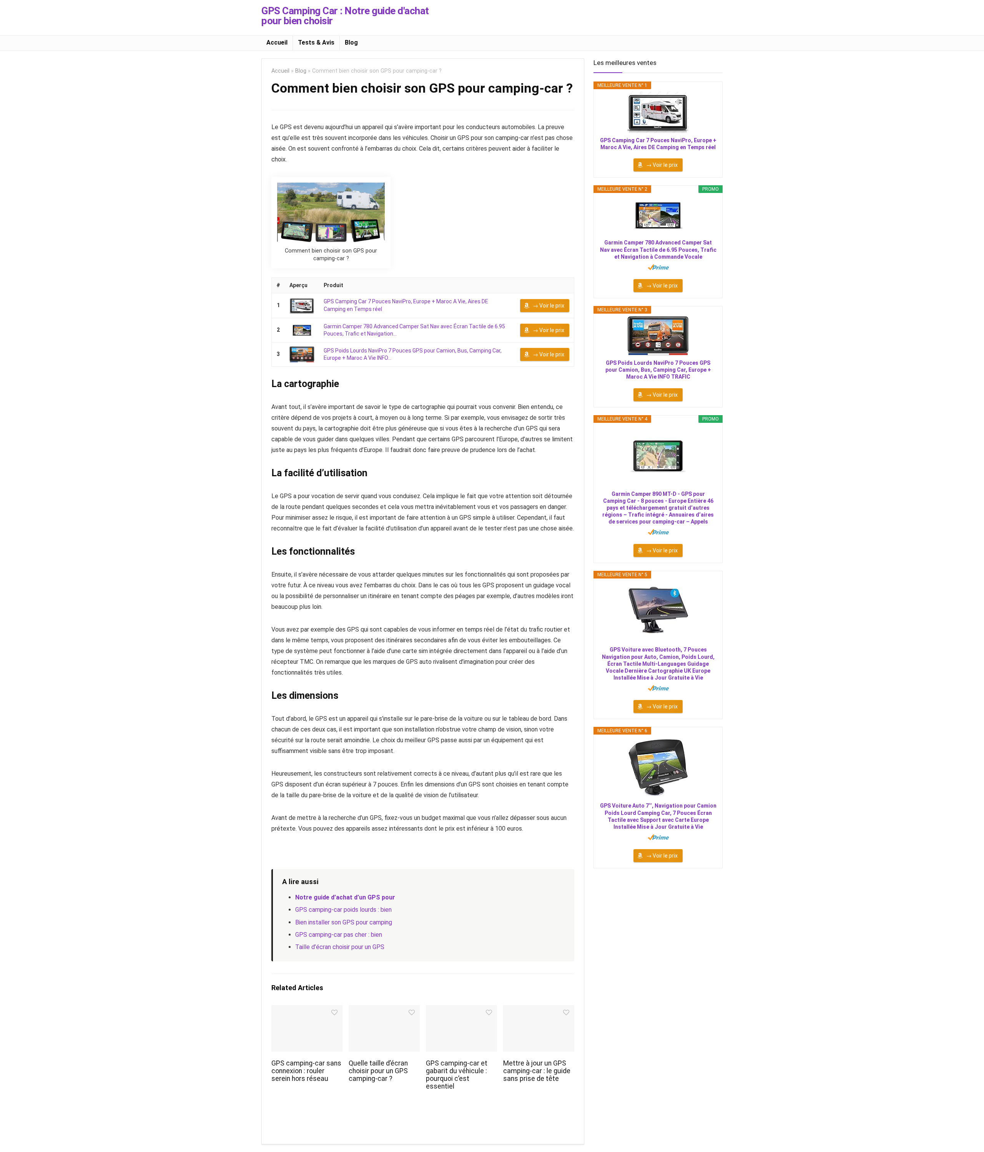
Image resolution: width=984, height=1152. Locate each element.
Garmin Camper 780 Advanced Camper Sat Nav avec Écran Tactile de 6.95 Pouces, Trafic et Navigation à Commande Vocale (658, 249)
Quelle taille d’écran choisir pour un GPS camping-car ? (378, 1070)
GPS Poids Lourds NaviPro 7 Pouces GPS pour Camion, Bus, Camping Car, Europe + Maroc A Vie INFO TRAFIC (658, 370)
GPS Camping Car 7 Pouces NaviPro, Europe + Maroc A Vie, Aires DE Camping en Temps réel (658, 143)
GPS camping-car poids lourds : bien (343, 909)
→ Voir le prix (548, 306)
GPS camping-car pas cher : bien (338, 934)
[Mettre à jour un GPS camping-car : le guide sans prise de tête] (538, 1010)
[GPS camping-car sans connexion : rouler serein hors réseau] (306, 1010)
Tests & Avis (316, 42)
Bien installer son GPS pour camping (343, 922)
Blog (351, 42)
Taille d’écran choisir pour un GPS (339, 947)
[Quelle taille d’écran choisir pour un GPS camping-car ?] (384, 1010)
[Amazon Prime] (658, 267)
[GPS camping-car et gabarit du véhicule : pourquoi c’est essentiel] (461, 1010)
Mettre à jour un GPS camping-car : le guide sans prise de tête (536, 1070)
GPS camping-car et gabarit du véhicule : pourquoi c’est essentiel (456, 1074)
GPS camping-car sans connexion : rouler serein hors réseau (306, 1070)
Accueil (277, 42)
